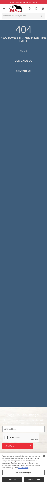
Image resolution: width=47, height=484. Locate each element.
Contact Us (23, 71)
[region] (23, 468)
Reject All (12, 479)
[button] (4, 8)
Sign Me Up (9, 446)
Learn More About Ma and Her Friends (23, 2)
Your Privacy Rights (23, 473)
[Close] (44, 456)
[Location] (30, 8)
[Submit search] (41, 16)
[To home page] (16, 8)
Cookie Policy (23, 468)
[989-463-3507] (36, 8)
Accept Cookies (34, 479)
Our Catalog (23, 61)
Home (23, 50)
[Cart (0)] (43, 8)
